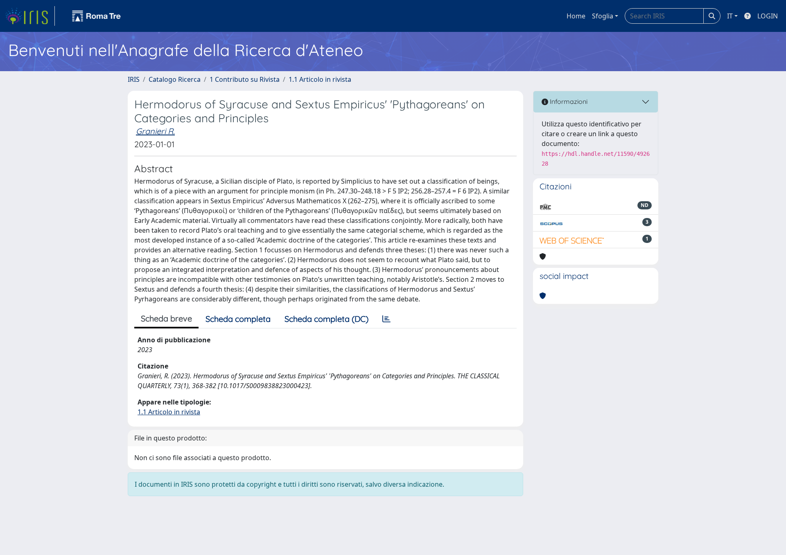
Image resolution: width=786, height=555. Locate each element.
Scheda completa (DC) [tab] (326, 319)
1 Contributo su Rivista (245, 79)
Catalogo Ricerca (175, 79)
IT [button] (730, 15)
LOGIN (767, 15)
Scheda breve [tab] (166, 318)
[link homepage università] (96, 16)
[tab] (386, 319)
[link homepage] (30, 16)
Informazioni (567, 101)
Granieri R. (155, 131)
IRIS (134, 79)
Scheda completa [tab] (238, 319)
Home (576, 15)
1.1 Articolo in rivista (320, 79)
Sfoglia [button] (602, 15)
